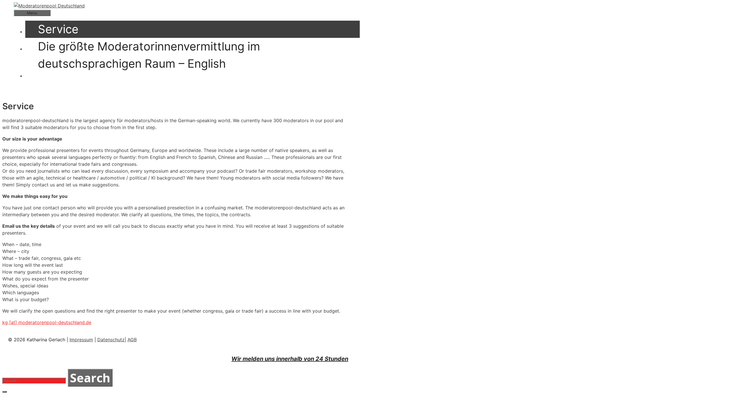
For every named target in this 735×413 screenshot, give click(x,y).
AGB (132, 339)
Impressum (81, 339)
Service (58, 29)
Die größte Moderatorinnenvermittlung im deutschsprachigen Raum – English (149, 55)
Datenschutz (111, 339)
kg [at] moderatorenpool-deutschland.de (46, 322)
